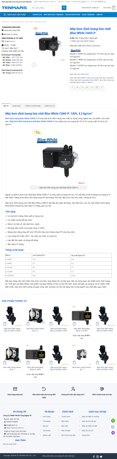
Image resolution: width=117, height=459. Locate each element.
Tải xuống (46, 421)
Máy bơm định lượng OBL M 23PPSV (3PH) (12, 330)
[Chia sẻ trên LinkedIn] (97, 88)
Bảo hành (65, 421)
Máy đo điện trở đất (89, 426)
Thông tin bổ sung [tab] (33, 106)
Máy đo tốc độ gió (89, 421)
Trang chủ (5, 22)
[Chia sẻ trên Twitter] (77, 88)
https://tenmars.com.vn (15, 428)
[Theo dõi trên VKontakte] (104, 2)
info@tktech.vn (9, 41)
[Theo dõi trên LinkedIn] (100, 2)
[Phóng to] (34, 65)
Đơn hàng (46, 416)
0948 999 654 (17, 60)
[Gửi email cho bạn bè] (82, 88)
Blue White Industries (91, 46)
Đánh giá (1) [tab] (50, 106)
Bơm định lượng (40, 22)
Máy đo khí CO (87, 430)
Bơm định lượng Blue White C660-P (87, 80)
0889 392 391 (17, 62)
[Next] (39, 64)
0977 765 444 (17, 57)
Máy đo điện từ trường (90, 416)
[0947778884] (113, 420)
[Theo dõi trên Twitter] (96, 2)
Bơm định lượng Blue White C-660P (35, 368)
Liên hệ (99, 14)
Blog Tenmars (88, 14)
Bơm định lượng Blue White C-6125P (82, 330)
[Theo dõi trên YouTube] (102, 2)
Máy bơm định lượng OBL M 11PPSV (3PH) (105, 330)
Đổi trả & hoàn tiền (68, 435)
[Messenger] (113, 432)
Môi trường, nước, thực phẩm (22, 22)
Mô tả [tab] (6, 106)
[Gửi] (64, 8)
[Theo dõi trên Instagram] (93, 2)
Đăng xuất (47, 435)
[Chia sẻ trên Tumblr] (102, 88)
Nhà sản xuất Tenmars (53, 14)
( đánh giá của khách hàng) (82, 41)
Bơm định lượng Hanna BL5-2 (12, 368)
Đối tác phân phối (9, 444)
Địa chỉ (45, 426)
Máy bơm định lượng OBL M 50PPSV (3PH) (58, 368)
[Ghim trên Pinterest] (87, 88)
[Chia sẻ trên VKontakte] (92, 88)
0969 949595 (16, 65)
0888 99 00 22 (17, 73)
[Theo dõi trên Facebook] (91, 2)
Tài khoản (46, 430)
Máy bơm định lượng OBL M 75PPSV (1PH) (105, 368)
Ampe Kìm (86, 435)
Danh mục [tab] (17, 106)
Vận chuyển (65, 430)
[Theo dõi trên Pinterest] (98, 2)
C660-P (90, 82)
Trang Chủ (37, 14)
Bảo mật (64, 426)
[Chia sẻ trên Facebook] (72, 88)
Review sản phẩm (72, 14)
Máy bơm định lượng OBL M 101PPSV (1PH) (58, 330)
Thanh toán (65, 416)
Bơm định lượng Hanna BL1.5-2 (35, 330)
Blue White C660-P (79, 78)
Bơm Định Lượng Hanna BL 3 (82, 368)
